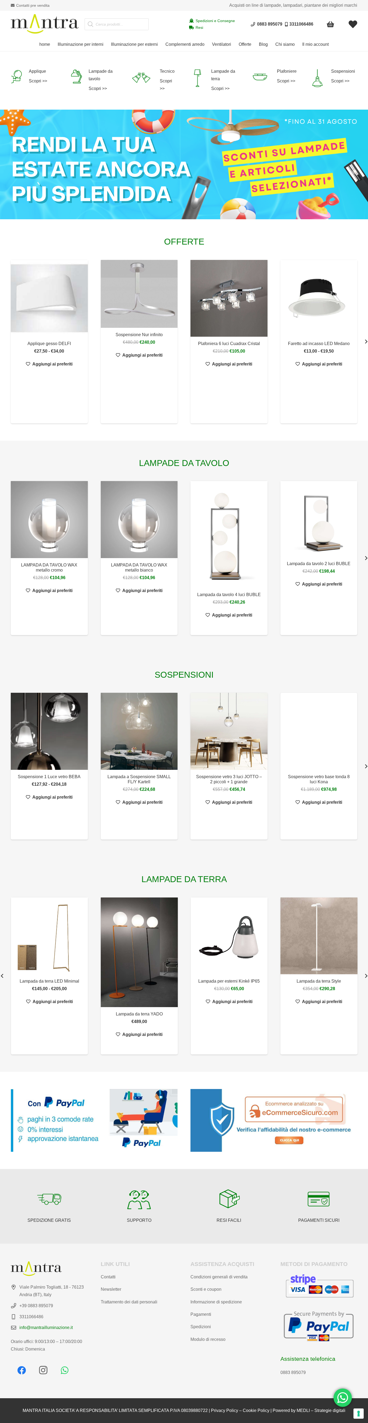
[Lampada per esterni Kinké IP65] (185, 936)
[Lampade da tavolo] (80, 76)
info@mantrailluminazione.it (46, 1327)
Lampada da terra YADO (95, 1014)
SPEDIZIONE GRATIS (49, 1220)
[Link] (353, 24)
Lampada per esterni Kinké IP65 (185, 981)
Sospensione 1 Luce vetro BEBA (49, 776)
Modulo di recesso (207, 1339)
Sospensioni (343, 71)
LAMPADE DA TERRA (184, 879)
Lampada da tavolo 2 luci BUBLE (318, 563)
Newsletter (111, 1289)
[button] (106, 44)
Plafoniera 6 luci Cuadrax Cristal (229, 343)
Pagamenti (200, 1314)
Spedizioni (200, 1326)
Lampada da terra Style (275, 981)
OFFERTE (184, 241)
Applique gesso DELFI (49, 343)
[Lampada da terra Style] (275, 936)
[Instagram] (43, 1370)
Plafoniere (287, 71)
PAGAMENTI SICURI (318, 1220)
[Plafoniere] (263, 77)
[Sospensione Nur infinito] (139, 294)
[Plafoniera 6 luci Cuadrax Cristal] (229, 298)
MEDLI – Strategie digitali (321, 1410)
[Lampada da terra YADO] (95, 952)
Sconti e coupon (205, 1289)
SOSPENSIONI (184, 675)
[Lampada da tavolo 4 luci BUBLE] (229, 534)
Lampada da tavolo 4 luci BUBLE (229, 594)
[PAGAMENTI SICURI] (319, 1199)
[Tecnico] (145, 78)
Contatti (108, 1277)
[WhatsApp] (64, 1370)
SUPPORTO (139, 1220)
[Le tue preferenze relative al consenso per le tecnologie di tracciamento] (358, 1413)
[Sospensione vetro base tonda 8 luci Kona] (318, 731)
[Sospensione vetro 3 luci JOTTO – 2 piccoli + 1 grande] (229, 731)
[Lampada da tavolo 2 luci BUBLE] (318, 518)
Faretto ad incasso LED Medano (319, 343)
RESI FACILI (229, 1220)
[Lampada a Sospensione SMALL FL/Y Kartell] (139, 731)
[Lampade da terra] (200, 78)
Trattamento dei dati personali (129, 1302)
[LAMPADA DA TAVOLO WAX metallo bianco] (139, 519)
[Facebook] (21, 1370)
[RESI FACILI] (229, 1199)
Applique (37, 71)
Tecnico (167, 71)
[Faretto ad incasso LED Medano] (318, 298)
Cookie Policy (256, 1410)
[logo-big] (45, 24)
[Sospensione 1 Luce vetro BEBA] (49, 731)
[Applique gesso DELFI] (49, 298)
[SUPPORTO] (139, 1199)
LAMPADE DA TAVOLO (184, 463)
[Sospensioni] (320, 78)
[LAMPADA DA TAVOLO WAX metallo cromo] (49, 519)
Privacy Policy (224, 1410)
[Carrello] (330, 24)
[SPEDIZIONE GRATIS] (49, 1199)
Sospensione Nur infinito (139, 334)
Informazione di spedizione (216, 1302)
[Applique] (20, 76)
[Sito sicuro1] (273, 1120)
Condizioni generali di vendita (219, 1277)
